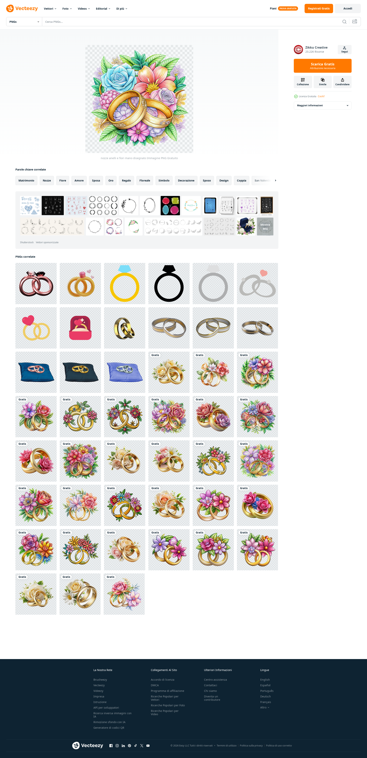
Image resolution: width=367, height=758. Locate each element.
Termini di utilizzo (227, 745)
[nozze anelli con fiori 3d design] (213, 416)
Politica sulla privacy (251, 745)
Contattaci (210, 685)
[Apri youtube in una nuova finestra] (147, 745)
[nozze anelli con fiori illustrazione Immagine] (80, 505)
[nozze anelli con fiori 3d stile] (257, 505)
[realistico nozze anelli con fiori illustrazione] (80, 594)
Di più (120, 8)
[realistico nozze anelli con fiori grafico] (169, 372)
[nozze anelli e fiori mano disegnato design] (257, 416)
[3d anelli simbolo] (124, 328)
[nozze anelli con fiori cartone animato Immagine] (257, 549)
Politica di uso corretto (279, 745)
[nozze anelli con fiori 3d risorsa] (36, 461)
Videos (82, 8)
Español (265, 685)
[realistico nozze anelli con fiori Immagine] (35, 594)
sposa (96, 180)
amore (79, 180)
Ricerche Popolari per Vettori (165, 698)
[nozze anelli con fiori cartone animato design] (213, 505)
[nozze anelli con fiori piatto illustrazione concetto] (124, 505)
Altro (263, 707)
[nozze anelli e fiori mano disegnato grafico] (80, 461)
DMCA (155, 685)
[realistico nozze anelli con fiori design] (124, 549)
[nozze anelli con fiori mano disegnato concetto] (36, 505)
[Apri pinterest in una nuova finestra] (129, 745)
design (223, 180)
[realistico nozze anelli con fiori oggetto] (169, 461)
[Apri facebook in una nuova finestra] (111, 745)
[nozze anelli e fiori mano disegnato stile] (169, 416)
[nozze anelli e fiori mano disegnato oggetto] (257, 461)
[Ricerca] (344, 21)
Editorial (101, 8)
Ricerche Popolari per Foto (168, 705)
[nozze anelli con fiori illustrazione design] (124, 594)
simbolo (164, 180)
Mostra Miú (265, 226)
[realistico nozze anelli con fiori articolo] (169, 505)
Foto (65, 8)
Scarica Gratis (322, 66)
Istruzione (100, 702)
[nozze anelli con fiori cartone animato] (169, 549)
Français (265, 702)
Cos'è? (321, 96)
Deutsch (265, 696)
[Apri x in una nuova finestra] (141, 745)
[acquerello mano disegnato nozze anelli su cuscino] (36, 372)
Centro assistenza (215, 679)
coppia (241, 180)
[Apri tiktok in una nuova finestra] (135, 745)
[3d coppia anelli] (36, 283)
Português (267, 691)
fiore (62, 180)
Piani (273, 8)
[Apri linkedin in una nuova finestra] (123, 745)
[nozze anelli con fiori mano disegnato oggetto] (257, 372)
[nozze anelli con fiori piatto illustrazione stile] (80, 416)
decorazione (186, 180)
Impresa (98, 696)
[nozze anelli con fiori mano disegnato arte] (36, 549)
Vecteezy (99, 685)
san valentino (264, 180)
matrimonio (26, 180)
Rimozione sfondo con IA (109, 722)
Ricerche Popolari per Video (165, 712)
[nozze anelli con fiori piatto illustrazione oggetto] (80, 549)
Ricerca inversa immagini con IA (112, 714)
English (265, 679)
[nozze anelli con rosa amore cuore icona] (257, 283)
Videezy (98, 691)
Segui (344, 51)
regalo (126, 180)
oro (110, 180)
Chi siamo (210, 691)
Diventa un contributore (212, 698)
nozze (47, 180)
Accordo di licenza (162, 679)
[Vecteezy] (22, 8)
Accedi (347, 8)
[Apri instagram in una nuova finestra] (117, 745)
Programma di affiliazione (167, 691)
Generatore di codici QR (108, 727)
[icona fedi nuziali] (124, 283)
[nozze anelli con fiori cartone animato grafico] (213, 549)
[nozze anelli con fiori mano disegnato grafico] (36, 416)
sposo (207, 180)
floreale (144, 180)
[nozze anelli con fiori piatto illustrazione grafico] (213, 461)
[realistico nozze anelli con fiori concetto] (124, 461)
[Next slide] (272, 180)
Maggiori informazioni (310, 105)
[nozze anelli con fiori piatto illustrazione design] (124, 416)
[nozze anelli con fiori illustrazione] (213, 372)
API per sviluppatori (106, 707)
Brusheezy (100, 679)
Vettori (48, 8)
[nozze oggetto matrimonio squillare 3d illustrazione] (80, 283)
